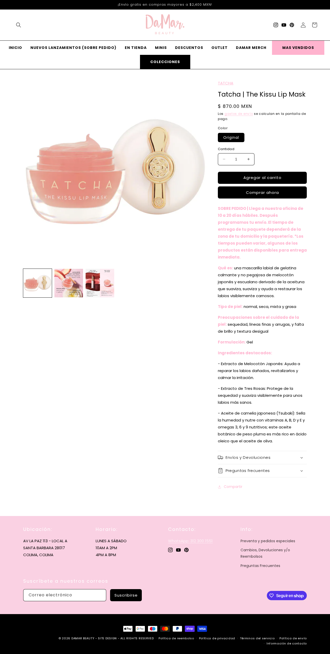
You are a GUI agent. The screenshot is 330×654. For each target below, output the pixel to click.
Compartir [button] (233, 486)
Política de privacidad (217, 638)
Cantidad (226, 149)
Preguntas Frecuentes (260, 565)
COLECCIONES (165, 61)
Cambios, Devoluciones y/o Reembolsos (265, 553)
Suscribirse (126, 595)
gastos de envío (239, 113)
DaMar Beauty (82, 638)
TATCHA (225, 83)
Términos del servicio (257, 638)
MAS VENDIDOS (298, 47)
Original (231, 137)
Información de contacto (287, 643)
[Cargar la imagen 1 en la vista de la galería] (37, 283)
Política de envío (293, 638)
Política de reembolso (176, 638)
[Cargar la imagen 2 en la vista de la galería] (68, 283)
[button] (18, 25)
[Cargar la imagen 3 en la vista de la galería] (100, 283)
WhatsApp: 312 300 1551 (190, 541)
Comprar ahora (262, 192)
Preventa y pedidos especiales (268, 541)
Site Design (107, 638)
